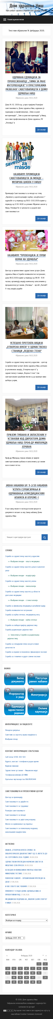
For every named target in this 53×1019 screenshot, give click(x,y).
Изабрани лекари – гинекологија (23, 586)
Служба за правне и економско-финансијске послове (26, 652)
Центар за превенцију (13, 797)
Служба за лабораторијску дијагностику (21, 625)
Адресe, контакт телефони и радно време (22, 761)
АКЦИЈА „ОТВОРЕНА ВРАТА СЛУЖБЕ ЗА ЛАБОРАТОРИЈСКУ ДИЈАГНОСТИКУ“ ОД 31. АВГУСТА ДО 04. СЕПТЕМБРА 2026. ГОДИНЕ (26, 853)
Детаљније (41, 130)
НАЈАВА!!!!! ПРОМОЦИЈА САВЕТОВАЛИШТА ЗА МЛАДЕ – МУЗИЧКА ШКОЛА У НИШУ (26, 178)
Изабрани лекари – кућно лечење (24, 620)
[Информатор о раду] (14, 689)
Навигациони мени (15, 19)
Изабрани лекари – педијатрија (23, 575)
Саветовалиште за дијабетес (17, 802)
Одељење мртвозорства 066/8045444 (20, 779)
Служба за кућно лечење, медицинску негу (22, 614)
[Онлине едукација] (38, 704)
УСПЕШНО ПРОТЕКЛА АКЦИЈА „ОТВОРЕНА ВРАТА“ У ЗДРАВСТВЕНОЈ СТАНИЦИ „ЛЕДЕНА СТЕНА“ (26, 347)
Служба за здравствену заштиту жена (20, 581)
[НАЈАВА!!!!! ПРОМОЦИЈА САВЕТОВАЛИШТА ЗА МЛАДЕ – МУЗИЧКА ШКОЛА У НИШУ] (19, 143)
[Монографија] (38, 689)
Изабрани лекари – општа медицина (25, 561)
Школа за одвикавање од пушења (18, 824)
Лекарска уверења (12, 730)
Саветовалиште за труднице (16, 806)
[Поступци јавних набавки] (38, 674)
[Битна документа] (14, 674)
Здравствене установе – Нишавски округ (21, 770)
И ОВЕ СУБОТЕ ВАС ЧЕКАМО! (16, 886)
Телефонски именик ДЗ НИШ (16, 775)
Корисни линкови (11, 766)
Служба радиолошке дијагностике (19, 630)
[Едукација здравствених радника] (14, 704)
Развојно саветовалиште (15, 810)
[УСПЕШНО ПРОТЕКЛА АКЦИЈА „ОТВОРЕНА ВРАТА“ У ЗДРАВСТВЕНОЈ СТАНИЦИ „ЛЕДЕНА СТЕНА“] (26, 309)
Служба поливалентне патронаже (18, 610)
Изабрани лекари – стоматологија (24, 600)
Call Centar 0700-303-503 (15, 757)
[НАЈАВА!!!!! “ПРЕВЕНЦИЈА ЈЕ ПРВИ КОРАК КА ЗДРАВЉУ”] (26, 232)
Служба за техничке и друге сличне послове (22, 656)
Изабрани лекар (11, 739)
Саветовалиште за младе (15, 815)
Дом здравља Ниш (26, 5)
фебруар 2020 (26, 956)
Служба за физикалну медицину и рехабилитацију (25, 606)
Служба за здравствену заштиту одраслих (22, 556)
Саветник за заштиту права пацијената (21, 735)
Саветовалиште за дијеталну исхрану (20, 819)
